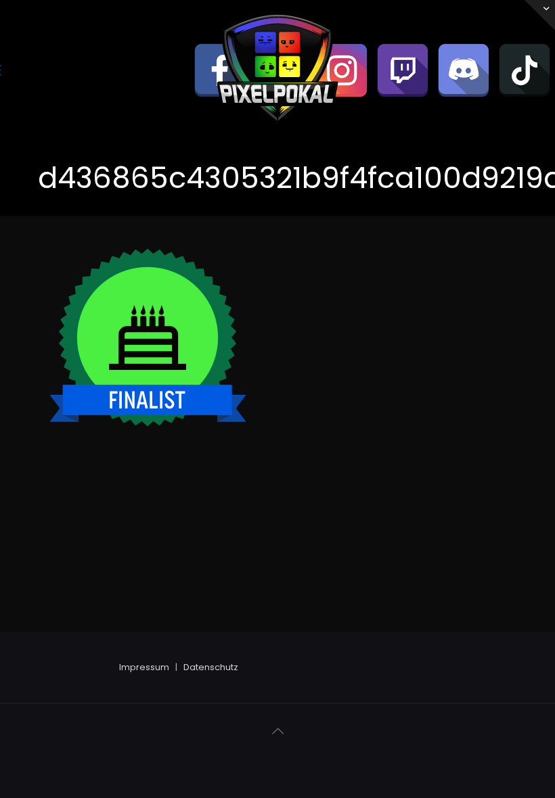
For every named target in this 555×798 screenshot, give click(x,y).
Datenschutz (210, 667)
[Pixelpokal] (277, 132)
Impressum (144, 667)
